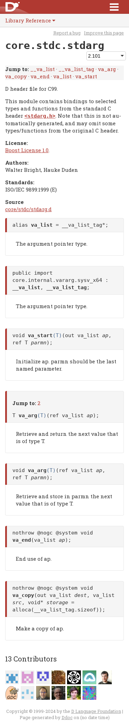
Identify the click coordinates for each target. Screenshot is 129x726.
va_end (40, 76)
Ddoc (67, 717)
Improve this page (104, 33)
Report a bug (66, 33)
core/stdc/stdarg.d (28, 209)
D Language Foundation (96, 711)
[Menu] (114, 6)
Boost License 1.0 (27, 150)
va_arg (107, 69)
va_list (62, 76)
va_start (86, 76)
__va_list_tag (76, 69)
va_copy (16, 76)
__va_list (42, 69)
